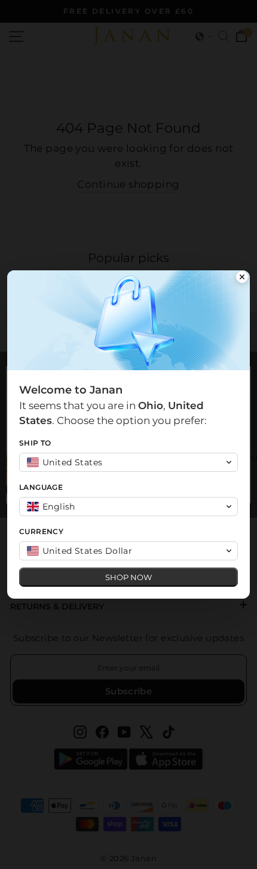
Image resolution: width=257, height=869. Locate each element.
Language (41, 487)
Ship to (35, 442)
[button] (128, 462)
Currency (41, 531)
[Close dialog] (242, 278)
